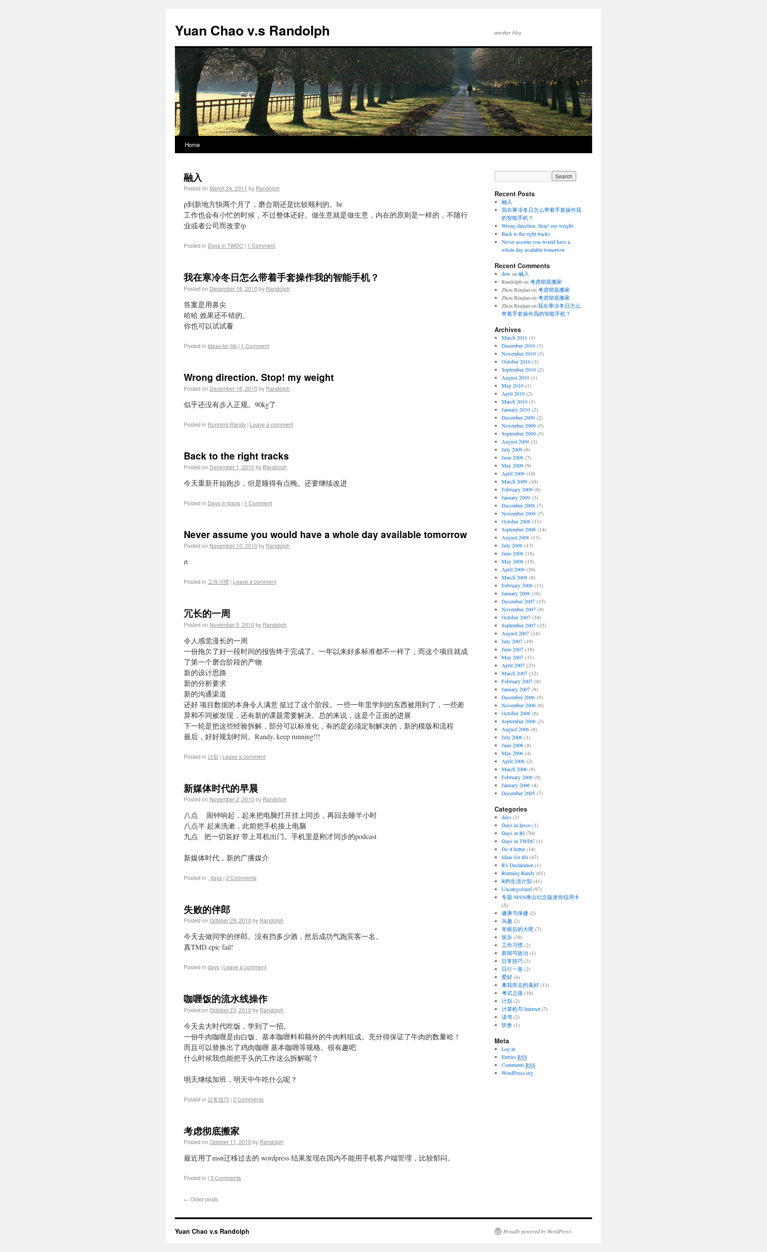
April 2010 (513, 393)
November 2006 (519, 705)
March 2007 (514, 673)
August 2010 (515, 377)
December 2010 (518, 345)
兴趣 (507, 920)
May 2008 (512, 561)
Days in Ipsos (224, 503)
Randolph (268, 188)
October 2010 (516, 361)
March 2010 (514, 401)
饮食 (507, 1024)
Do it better (513, 848)
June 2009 (512, 457)
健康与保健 (515, 912)
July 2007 (512, 641)
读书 (507, 1016)
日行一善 (512, 968)
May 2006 (512, 753)
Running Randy (227, 424)
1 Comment (261, 245)
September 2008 (519, 529)
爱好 (507, 976)
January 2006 (516, 784)
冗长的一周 (207, 612)
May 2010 (512, 385)
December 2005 (518, 792)
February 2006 (517, 777)
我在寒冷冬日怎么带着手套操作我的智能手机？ (282, 276)
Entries (514, 1056)
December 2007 (518, 601)
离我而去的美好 (520, 984)
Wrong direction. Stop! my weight (259, 377)
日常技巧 (218, 1099)
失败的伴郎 (207, 908)
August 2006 (515, 729)
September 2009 (519, 433)
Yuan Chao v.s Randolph (252, 30)
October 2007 (516, 617)
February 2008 (517, 585)
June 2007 (512, 649)
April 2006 (513, 761)
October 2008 (516, 521)
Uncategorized (517, 888)
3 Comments (225, 1177)
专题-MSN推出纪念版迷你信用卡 (540, 896)
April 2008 (513, 569)
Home (192, 144)
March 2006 (514, 769)
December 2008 (518, 505)
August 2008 (515, 537)
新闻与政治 (515, 952)
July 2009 (512, 449)
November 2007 (519, 609)
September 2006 (519, 721)
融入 (193, 176)
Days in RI (513, 832)
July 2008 (512, 545)
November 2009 (519, 425)
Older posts (201, 1199)
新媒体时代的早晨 (221, 787)
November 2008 (519, 513)
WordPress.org (517, 1072)
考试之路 (512, 992)
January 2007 (516, 689)
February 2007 (517, 681)
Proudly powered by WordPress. (537, 1231)
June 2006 (512, 745)
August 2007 (515, 633)
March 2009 (514, 481)
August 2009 (515, 441)
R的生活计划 (517, 880)
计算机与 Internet (521, 1008)
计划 (213, 756)
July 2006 (512, 737)
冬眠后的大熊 (518, 928)
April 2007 (513, 665)
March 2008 (514, 577)
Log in (508, 1048)
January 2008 (516, 593)
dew (506, 273)
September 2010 (519, 369)
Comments (518, 1064)
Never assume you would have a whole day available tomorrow (325, 534)
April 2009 (513, 473)
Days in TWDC (225, 245)
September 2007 (519, 625)
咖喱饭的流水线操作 (226, 998)
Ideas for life (222, 345)
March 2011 (514, 337)
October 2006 (516, 713)
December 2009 (518, 417)
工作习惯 (218, 581)
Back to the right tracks (236, 455)
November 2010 (519, 353)
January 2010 (516, 409)
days (216, 877)
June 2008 (512, 553)
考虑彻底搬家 (212, 1130)
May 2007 (512, 657)
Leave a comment (271, 424)
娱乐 (507, 936)
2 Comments (241, 877)
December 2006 (518, 697)
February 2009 (517, 489)
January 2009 (516, 497)
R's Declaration (518, 864)
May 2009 (512, 465)
